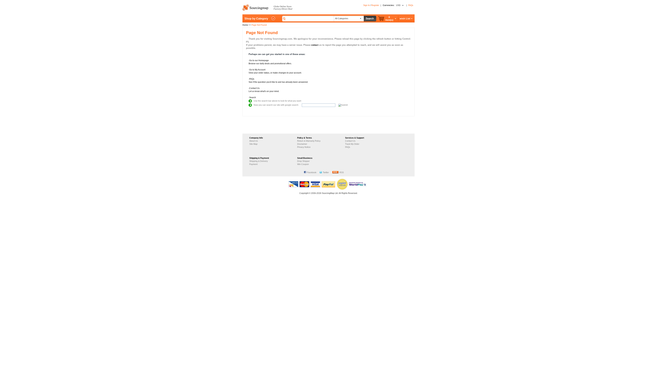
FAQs (410, 5)
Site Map (253, 144)
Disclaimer (302, 144)
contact (314, 45)
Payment (253, 164)
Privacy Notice (304, 147)
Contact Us (350, 141)
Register (375, 5)
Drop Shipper (303, 161)
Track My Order (352, 144)
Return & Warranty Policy (308, 141)
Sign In (366, 5)
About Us (253, 141)
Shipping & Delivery (258, 161)
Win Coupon (303, 164)
